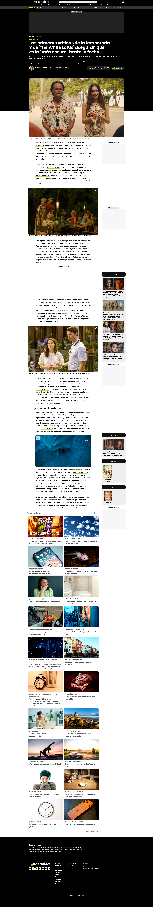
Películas (61, 5)
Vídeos (76, 5)
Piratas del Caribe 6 (95, 8)
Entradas (110, 5)
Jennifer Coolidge (79, 472)
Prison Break (74, 8)
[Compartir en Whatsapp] (108, 68)
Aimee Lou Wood (58, 400)
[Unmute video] (63, 451)
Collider (76, 257)
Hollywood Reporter (43, 316)
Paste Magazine (62, 417)
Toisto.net (73, 508)
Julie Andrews (51, 8)
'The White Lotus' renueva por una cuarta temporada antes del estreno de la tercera (58, 64)
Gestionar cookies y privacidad (90, 868)
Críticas (101, 5)
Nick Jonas (67, 8)
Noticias (42, 5)
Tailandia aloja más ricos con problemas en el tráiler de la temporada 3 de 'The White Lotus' (61, 62)
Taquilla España (41, 8)
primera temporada (42, 175)
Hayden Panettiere (83, 8)
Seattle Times (55, 257)
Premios (85, 5)
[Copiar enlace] (95, 68)
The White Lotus (107, 480)
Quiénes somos (72, 863)
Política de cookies (87, 867)
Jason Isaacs (55, 403)
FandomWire (80, 316)
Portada (31, 36)
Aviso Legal (85, 863)
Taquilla (58, 879)
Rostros (93, 5)
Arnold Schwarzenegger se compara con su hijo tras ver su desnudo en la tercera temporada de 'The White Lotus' (113, 294)
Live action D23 (115, 8)
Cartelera (51, 5)
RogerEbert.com (42, 389)
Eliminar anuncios (77, 11)
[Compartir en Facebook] (101, 68)
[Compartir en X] (104, 68)
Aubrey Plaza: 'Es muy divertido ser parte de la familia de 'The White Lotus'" (113, 453)
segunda (38, 178)
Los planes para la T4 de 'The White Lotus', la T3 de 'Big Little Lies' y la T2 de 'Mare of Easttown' (113, 337)
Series (69, 5)
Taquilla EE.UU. (105, 8)
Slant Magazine (47, 428)
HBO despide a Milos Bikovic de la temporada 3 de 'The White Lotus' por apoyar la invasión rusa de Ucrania (113, 357)
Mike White (68, 148)
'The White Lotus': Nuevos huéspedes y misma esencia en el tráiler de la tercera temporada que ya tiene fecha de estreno (113, 316)
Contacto (70, 865)
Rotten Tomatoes (53, 167)
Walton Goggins (71, 400)
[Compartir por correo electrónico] (98, 68)
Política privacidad (88, 865)
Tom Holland (59, 8)
